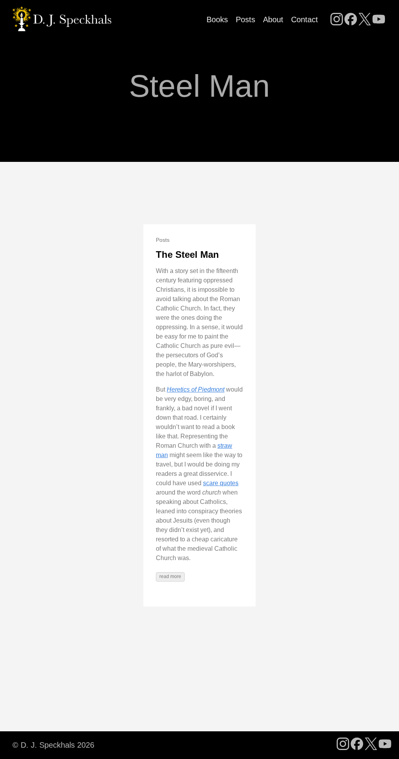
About (273, 19)
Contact (304, 19)
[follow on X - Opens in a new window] (364, 20)
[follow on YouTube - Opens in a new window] (379, 20)
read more (170, 576)
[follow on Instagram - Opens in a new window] (336, 20)
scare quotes (220, 483)
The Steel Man (187, 254)
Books (217, 19)
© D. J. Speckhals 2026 (53, 745)
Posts (245, 19)
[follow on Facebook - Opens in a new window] (350, 20)
